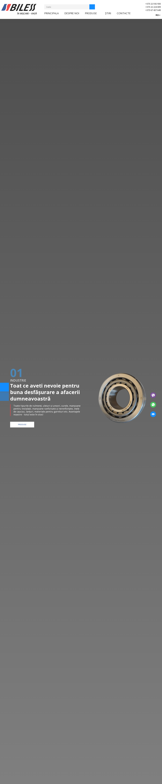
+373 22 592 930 (153, 4)
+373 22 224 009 (153, 7)
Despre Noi (71, 13)
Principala (51, 13)
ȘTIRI (108, 13)
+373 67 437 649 (153, 10)
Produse (91, 13)
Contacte (124, 13)
